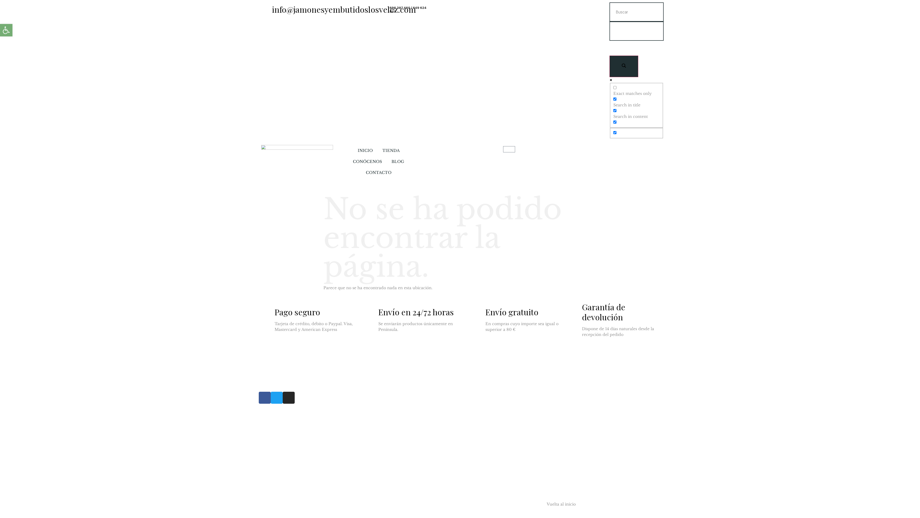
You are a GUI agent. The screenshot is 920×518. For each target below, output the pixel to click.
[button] (6, 30)
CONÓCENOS (367, 161)
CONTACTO (378, 172)
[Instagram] (289, 398)
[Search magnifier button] (624, 66)
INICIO (365, 150)
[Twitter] (277, 398)
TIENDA (391, 150)
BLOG (397, 161)
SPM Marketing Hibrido (315, 504)
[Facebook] (265, 398)
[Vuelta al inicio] (537, 507)
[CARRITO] (509, 149)
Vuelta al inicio (561, 504)
